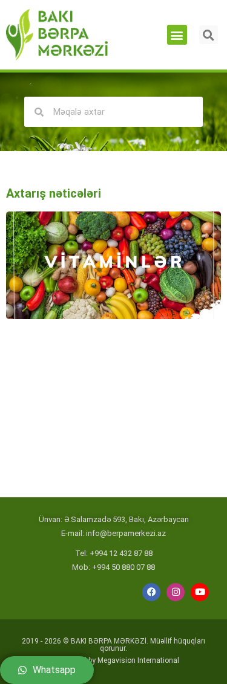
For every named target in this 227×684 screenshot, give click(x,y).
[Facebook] (151, 592)
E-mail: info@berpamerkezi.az (113, 533)
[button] (177, 35)
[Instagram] (175, 592)
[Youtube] (200, 592)
